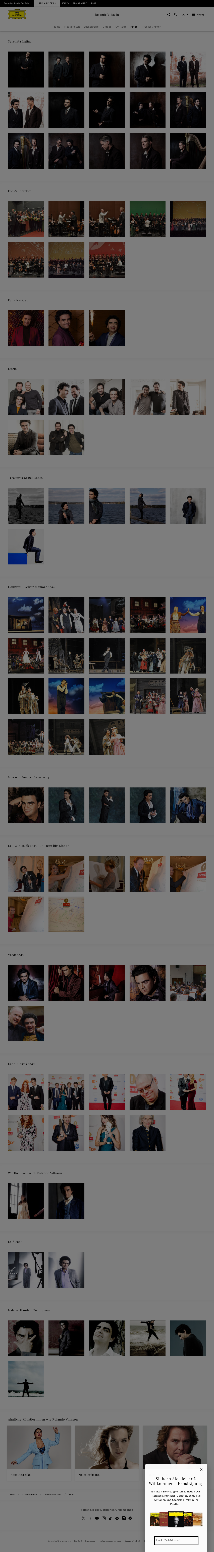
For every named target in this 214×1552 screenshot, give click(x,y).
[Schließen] (201, 1469)
